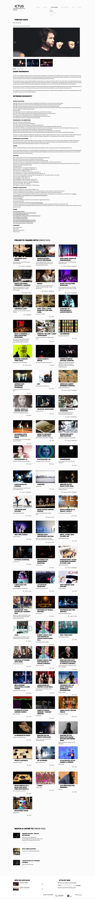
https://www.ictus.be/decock (18, 211)
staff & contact (52, 13)
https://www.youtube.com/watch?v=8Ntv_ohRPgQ (23, 223)
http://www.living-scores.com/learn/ (20, 217)
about (50, 9)
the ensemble (54, 7)
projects (45, 7)
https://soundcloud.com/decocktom (20, 218)
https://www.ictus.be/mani (37, 202)
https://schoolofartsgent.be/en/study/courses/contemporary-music (26, 215)
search (79, 7)
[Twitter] (18, 22)
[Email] (20, 22)
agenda (38, 7)
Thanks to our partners (48, 894)
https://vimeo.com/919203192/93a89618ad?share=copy (24, 221)
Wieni (80, 895)
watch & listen (65, 7)
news (73, 7)
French (21, 68)
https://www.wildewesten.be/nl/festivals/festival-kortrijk (24, 212)
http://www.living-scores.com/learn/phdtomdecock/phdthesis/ (34, 195)
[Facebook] (16, 22)
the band (51, 11)
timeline (51, 14)
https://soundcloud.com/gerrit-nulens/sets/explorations (24, 220)
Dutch (18, 68)
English (14, 68)
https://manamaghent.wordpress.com (20, 214)
